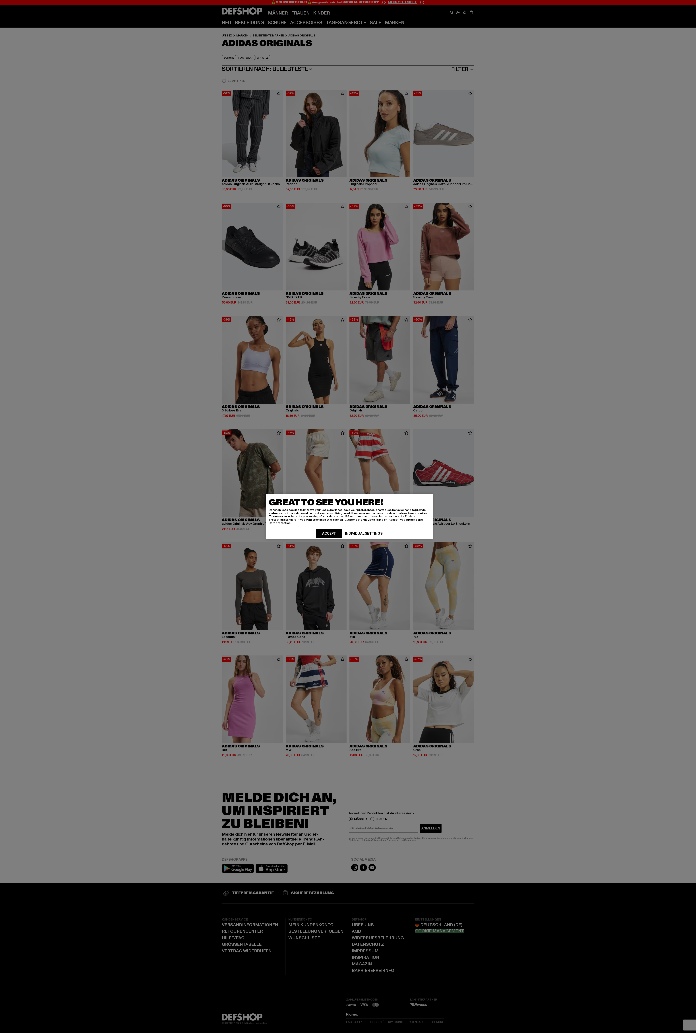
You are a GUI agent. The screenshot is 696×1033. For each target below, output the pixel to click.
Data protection (280, 523)
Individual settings (363, 533)
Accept (329, 533)
